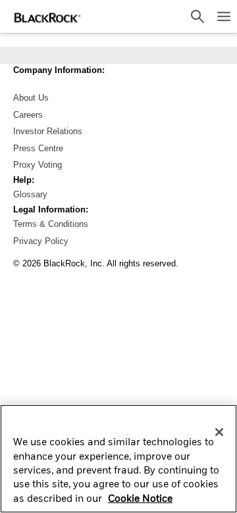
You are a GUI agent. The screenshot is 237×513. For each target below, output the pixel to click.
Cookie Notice (140, 499)
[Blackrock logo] (46, 16)
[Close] (219, 432)
